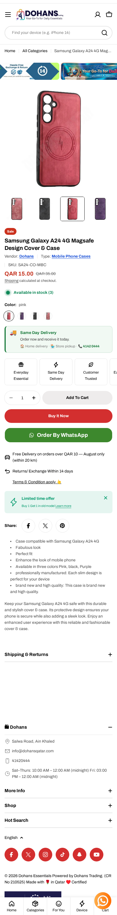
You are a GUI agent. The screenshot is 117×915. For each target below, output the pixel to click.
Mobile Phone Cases (71, 256)
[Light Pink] (48, 316)
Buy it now (58, 416)
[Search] (104, 32)
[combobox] (58, 33)
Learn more (63, 506)
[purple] (22, 316)
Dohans (26, 256)
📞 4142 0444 (88, 346)
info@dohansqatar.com (33, 751)
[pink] (9, 316)
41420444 (21, 761)
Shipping (11, 281)
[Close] (105, 497)
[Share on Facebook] (28, 526)
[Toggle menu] (8, 14)
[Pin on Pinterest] (62, 526)
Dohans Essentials (34, 876)
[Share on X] (45, 526)
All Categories (34, 51)
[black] (35, 316)
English (11, 837)
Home (10, 51)
